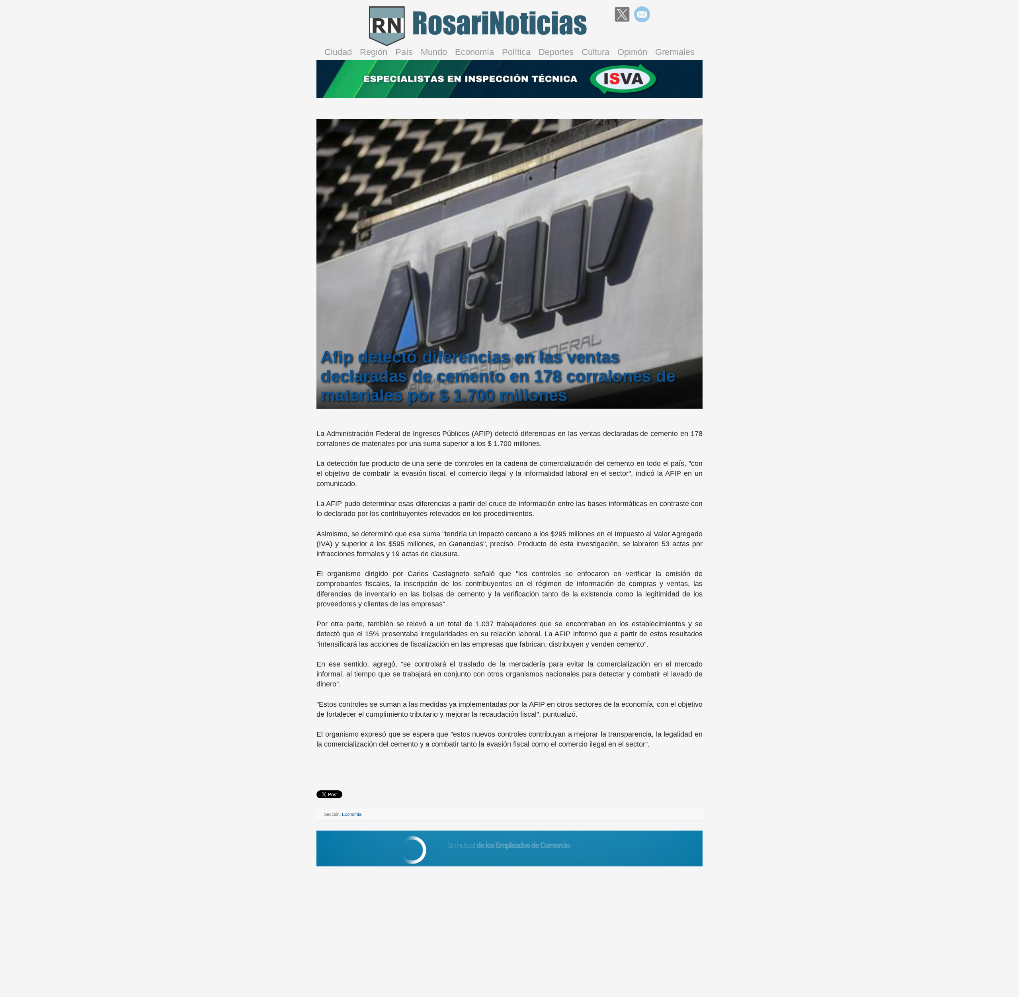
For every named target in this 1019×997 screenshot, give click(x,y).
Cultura (595, 52)
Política (516, 52)
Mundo (434, 52)
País (404, 52)
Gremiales (675, 52)
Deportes (556, 52)
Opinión (632, 52)
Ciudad (338, 52)
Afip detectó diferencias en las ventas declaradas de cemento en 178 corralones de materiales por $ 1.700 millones (497, 376)
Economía (474, 52)
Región (373, 52)
